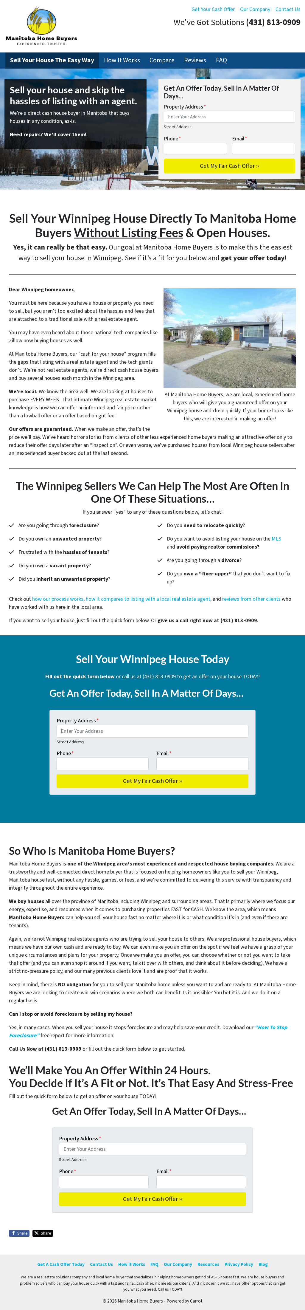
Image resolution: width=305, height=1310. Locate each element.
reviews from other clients (251, 599)
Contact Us (288, 9)
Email (239, 139)
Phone (172, 139)
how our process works (57, 599)
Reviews (195, 60)
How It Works (122, 60)
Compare (162, 60)
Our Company (255, 9)
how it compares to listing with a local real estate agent (148, 599)
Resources (208, 1264)
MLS (276, 539)
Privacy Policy (239, 1264)
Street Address (178, 127)
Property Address (185, 107)
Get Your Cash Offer (213, 9)
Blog (263, 1264)
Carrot (196, 1301)
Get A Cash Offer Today (61, 1264)
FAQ (221, 60)
